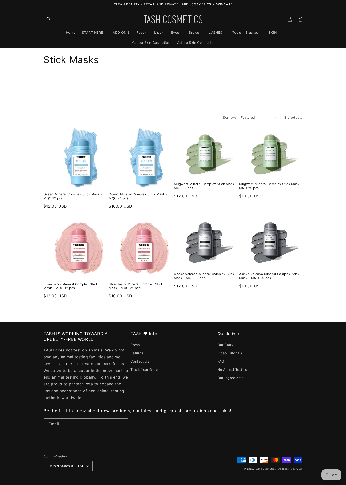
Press (135, 345)
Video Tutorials (229, 353)
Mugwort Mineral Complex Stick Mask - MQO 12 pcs (205, 186)
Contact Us (139, 361)
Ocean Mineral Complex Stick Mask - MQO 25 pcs (138, 196)
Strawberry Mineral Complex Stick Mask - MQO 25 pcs (136, 286)
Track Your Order (144, 369)
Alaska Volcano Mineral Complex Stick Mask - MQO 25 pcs (269, 276)
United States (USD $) (65, 466)
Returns (136, 353)
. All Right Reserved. (289, 468)
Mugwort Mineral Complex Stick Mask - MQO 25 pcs (270, 186)
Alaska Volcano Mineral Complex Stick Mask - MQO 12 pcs (204, 276)
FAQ (220, 361)
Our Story (225, 345)
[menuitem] (71, 32)
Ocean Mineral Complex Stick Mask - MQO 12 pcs (73, 196)
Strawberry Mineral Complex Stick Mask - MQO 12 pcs (71, 286)
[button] (49, 19)
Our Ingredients (230, 378)
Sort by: (229, 117)
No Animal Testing (232, 369)
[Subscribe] (123, 423)
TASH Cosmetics (265, 468)
